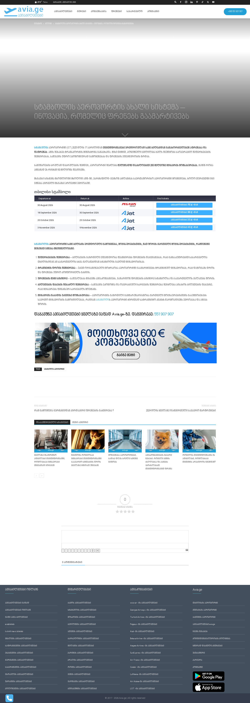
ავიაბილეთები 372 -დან (184, 220)
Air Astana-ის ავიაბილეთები (144, 681)
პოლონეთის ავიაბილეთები (20, 689)
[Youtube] (213, 2)
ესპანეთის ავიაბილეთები (19, 653)
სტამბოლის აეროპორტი (54, 369)
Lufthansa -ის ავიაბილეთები (144, 674)
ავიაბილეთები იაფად (17, 603)
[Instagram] (186, 2)
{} (92, 550)
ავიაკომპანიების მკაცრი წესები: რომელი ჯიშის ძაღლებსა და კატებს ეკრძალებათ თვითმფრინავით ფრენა (158, 462)
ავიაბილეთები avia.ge (204, 624)
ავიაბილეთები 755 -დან (184, 205)
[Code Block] (85, 551)
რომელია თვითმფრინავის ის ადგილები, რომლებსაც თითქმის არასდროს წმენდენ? (198, 458)
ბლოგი (48, 24)
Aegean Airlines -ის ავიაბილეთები (147, 646)
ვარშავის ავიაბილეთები (81, 681)
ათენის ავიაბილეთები (80, 631)
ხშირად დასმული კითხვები (207, 646)
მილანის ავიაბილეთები (81, 646)
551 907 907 (164, 314)
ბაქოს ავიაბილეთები (79, 603)
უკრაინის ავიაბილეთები (18, 681)
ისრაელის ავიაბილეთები (19, 674)
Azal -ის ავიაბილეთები (142, 631)
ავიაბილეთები (63, 11)
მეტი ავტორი (80, 422)
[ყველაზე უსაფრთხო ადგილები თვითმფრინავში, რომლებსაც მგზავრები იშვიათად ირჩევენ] (51, 441)
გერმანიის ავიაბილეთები (19, 660)
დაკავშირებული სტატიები (52, 422)
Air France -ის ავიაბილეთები (145, 660)
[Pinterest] (196, 2)
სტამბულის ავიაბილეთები (82, 610)
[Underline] (69, 551)
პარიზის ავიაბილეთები (80, 653)
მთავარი (38, 24)
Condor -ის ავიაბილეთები (143, 667)
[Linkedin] (191, 2)
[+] (97, 550)
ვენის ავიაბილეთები (79, 674)
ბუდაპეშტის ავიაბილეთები (82, 689)
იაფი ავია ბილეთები (16, 617)
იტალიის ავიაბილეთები (18, 638)
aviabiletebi (9, 624)
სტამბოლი (102, 299)
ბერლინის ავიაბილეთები (82, 624)
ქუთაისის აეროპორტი (205, 610)
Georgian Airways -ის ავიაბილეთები (148, 610)
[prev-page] (36, 476)
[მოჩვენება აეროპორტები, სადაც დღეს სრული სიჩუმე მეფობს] (125, 441)
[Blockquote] (82, 551)
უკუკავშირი (199, 653)
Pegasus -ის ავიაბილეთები (143, 624)
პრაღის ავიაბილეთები (80, 660)
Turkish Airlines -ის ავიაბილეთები (147, 617)
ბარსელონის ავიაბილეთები (83, 638)
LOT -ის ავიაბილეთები (142, 689)
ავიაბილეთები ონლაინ (18, 610)
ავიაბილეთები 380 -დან (184, 212)
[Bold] (63, 551)
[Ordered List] (75, 551)
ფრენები (116, 11)
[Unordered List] (79, 551)
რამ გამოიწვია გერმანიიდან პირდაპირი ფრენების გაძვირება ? (74, 410)
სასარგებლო (135, 11)
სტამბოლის (41, 244)
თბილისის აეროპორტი (205, 603)
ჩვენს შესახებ (200, 631)
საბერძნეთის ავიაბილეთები (20, 667)
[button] (175, 2)
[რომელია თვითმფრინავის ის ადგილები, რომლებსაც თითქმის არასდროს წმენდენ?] (199, 441)
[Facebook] (180, 2)
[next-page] (42, 476)
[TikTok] (202, 2)
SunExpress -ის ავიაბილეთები (145, 653)
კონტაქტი (153, 11)
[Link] (88, 551)
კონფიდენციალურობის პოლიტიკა (211, 638)
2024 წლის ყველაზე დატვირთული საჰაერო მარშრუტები (181, 410)
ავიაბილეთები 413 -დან (184, 227)
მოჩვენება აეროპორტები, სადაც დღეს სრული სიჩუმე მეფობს (123, 458)
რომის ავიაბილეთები (80, 667)
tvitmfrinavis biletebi (14, 631)
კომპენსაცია (98, 11)
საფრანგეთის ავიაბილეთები (21, 646)
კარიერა (197, 660)
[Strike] (72, 551)
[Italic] (66, 551)
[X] (207, 2)
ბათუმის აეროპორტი (204, 617)
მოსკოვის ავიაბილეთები (81, 617)
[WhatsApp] (53, 389)
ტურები (81, 11)
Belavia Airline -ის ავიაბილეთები (146, 638)
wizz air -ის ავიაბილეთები (143, 603)
